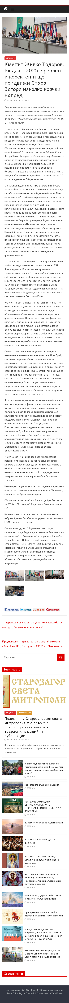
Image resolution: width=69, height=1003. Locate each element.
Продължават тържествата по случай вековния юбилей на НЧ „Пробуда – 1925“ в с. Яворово (32, 644)
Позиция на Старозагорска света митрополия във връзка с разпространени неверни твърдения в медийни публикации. (33, 726)
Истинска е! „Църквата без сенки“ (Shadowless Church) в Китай (43, 897)
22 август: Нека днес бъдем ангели (44, 822)
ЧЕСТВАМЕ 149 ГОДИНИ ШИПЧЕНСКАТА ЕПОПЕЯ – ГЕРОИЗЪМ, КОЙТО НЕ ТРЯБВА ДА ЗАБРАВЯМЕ (43, 806)
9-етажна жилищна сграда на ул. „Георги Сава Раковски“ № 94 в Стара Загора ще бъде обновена (43, 953)
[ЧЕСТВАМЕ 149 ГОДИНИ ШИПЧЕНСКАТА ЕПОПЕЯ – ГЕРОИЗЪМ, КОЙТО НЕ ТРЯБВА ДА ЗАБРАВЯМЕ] (12, 800)
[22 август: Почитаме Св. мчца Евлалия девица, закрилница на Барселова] (12, 855)
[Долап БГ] (5, 8)
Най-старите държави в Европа (42, 784)
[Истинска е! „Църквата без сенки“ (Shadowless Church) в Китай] (12, 894)
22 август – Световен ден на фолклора (40, 841)
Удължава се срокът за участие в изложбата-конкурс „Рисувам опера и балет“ (32, 625)
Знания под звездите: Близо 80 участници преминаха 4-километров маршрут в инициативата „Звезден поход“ (44, 768)
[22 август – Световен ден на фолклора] (12, 838)
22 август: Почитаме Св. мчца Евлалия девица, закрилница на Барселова (42, 859)
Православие (24, 712)
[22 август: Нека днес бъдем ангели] (12, 821)
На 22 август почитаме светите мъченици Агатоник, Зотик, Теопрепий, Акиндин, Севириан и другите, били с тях (43, 879)
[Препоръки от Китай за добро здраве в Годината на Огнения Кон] (12, 911)
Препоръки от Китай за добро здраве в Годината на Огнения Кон (44, 913)
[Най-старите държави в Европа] (12, 783)
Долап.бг (26, 100)
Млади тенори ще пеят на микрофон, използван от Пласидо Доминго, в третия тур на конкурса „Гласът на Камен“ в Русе (43, 933)
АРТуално (10, 58)
